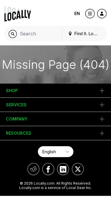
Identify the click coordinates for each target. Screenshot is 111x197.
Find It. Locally (87, 33)
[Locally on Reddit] (33, 169)
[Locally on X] (78, 169)
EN (77, 13)
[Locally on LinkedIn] (63, 169)
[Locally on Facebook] (48, 169)
